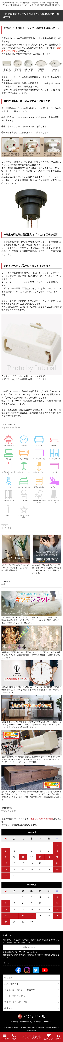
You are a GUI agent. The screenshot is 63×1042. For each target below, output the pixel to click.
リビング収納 (23, 459)
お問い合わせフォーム (31, 947)
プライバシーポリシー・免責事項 (19, 990)
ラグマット (54, 487)
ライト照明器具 (9, 445)
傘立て (8, 515)
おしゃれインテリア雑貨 (23, 516)
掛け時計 (24, 445)
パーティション (9, 500)
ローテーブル (54, 445)
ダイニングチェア (54, 459)
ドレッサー (24, 500)
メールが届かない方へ (14, 996)
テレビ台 (9, 459)
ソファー (39, 445)
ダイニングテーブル (39, 459)
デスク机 (54, 472)
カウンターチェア (39, 472)
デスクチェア (8, 487)
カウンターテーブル (23, 472)
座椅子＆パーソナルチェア (39, 501)
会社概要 (8, 977)
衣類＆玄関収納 (39, 487)
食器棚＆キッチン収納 (8, 473)
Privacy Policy (45, 1027)
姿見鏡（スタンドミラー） (54, 501)
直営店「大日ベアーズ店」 (16, 1002)
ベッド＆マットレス (23, 487)
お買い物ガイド (11, 983)
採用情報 (8, 1008)
